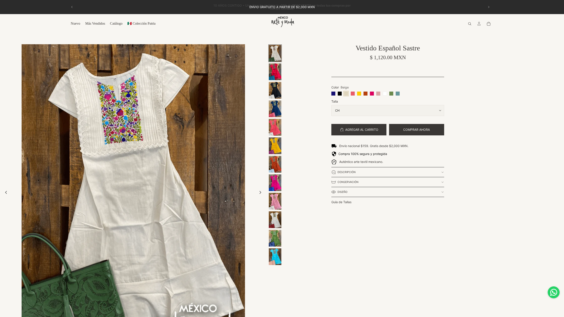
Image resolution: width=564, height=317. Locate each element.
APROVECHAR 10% (282, 198)
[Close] (332, 105)
